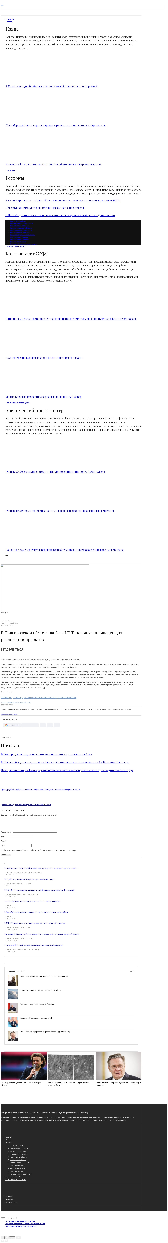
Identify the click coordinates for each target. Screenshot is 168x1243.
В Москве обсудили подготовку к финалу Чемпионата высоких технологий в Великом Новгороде (65, 762)
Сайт (3, 846)
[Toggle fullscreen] (12, 1237)
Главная (8, 1137)
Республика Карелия (19, 239)
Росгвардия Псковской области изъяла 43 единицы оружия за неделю (33, 945)
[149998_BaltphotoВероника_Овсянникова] (26, 504)
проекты (16, 714)
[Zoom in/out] (18, 1237)
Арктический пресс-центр (18, 403)
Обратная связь (11, 1202)
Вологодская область (20, 232)
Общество (32, 872)
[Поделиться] (7, 1237)
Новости (21, 702)
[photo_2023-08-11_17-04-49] (26, 312)
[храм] (26, 390)
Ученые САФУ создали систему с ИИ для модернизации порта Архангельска (55, 471)
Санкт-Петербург (18, 221)
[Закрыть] (3, 1237)
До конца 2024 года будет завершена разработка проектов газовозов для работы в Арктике (64, 550)
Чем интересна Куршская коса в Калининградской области (44, 357)
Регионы (11, 170)
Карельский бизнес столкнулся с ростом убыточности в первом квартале (53, 164)
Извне (9, 21)
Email (3, 841)
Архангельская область (21, 228)
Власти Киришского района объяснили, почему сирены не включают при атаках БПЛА (62, 200)
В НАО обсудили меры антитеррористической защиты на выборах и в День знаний (60, 215)
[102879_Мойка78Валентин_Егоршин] (26, 465)
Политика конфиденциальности (20, 1221)
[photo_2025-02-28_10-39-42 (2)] (26, 158)
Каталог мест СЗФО (15, 246)
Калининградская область (22, 235)
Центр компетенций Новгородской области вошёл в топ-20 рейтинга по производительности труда (67, 770)
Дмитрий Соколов (7, 621)
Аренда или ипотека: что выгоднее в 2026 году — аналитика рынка (32, 901)
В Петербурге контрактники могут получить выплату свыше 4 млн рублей (36, 912)
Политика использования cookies (20, 1226)
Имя (3, 836)
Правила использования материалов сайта (25, 1224)
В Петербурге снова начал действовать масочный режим (26, 805)
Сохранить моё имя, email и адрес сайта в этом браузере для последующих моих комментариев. (41, 850)
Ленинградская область (21, 223)
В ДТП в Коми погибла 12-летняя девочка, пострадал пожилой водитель (34, 923)
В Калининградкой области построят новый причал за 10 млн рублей (51, 86)
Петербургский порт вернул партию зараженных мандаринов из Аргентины (55, 125)
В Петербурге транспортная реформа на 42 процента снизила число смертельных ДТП (40, 790)
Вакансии (9, 1199)
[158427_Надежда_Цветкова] (26, 80)
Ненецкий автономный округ (15, 894)
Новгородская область (21, 230)
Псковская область (19, 237)
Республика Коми (18, 242)
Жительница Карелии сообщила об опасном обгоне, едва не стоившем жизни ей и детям (41, 934)
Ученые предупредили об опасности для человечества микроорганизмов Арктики (59, 510)
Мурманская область (20, 226)
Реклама (8, 1196)
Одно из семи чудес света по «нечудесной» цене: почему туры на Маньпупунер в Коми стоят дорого (71, 319)
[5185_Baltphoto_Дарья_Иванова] (26, 119)
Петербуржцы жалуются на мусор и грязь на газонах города (44, 207)
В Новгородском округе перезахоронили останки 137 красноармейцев (38, 697)
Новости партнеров (71, 971)
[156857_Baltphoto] (26, 543)
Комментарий (7, 832)
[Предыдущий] (2, 1241)
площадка (12, 714)
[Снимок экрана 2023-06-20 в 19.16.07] (26, 351)
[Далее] (6, 1241)
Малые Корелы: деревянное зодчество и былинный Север (43, 397)
